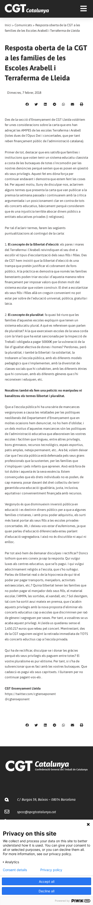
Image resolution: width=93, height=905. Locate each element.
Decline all (46, 891)
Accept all (46, 881)
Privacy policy (51, 870)
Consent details (15, 870)
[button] (27, 104)
